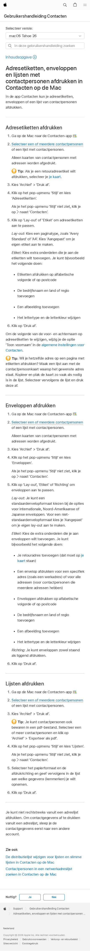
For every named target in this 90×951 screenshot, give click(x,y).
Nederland (8, 928)
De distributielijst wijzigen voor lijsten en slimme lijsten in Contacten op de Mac (44, 859)
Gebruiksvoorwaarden (34, 939)
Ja (29, 897)
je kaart (54, 177)
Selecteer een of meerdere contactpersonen (47, 144)
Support (18, 908)
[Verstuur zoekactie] (10, 46)
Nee (54, 897)
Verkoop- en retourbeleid (64, 939)
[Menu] (85, 5)
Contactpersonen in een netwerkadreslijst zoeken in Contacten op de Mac (39, 871)
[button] (65, 5)
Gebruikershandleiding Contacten (35, 16)
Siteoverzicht (10, 943)
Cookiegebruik (30, 943)
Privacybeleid (10, 939)
